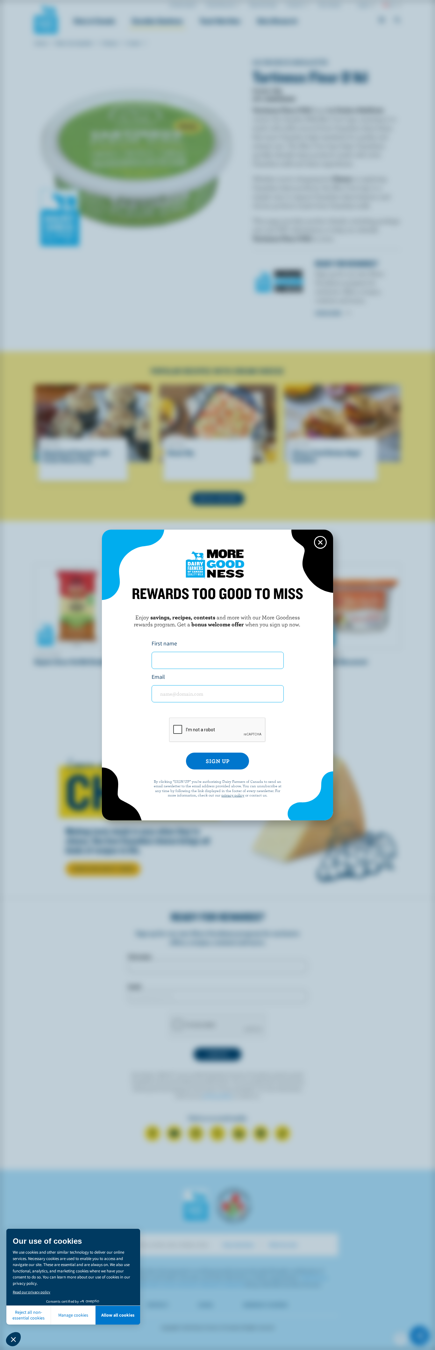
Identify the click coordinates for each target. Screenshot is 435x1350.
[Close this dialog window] (320, 542)
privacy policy (232, 795)
